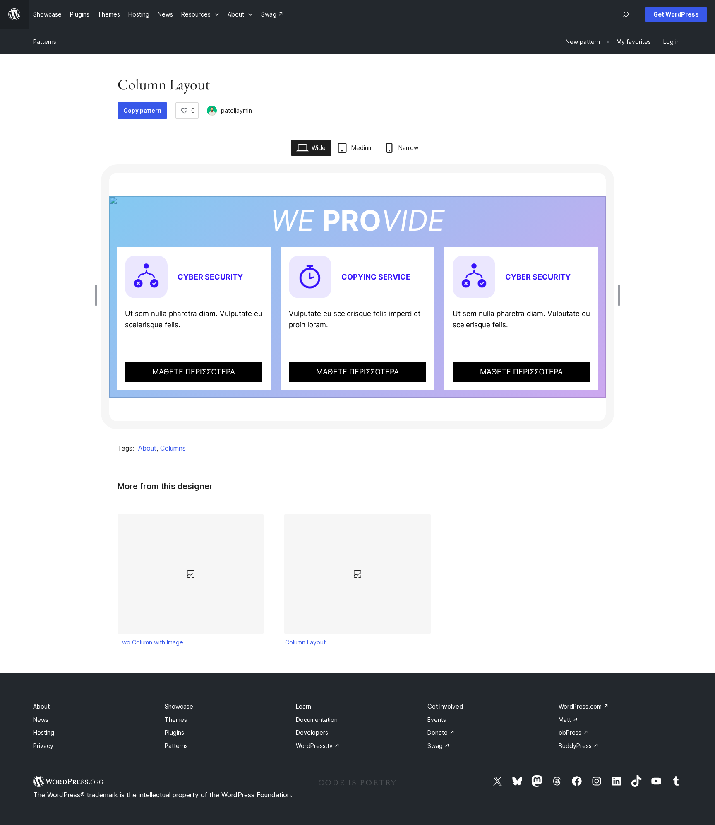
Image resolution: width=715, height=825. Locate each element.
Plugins (174, 732)
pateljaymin (236, 110)
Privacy (43, 745)
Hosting (43, 732)
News (40, 719)
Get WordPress (676, 14)
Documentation (317, 719)
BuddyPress (579, 745)
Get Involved (445, 706)
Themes (176, 719)
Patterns (44, 41)
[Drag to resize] (98, 295)
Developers (312, 732)
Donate (441, 732)
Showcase (179, 706)
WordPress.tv (318, 745)
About (147, 448)
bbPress (573, 732)
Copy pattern (142, 110)
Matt (568, 719)
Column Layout (305, 642)
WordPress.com (584, 706)
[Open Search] (625, 14)
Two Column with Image (150, 642)
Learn (303, 706)
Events (436, 719)
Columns (173, 448)
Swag (438, 745)
